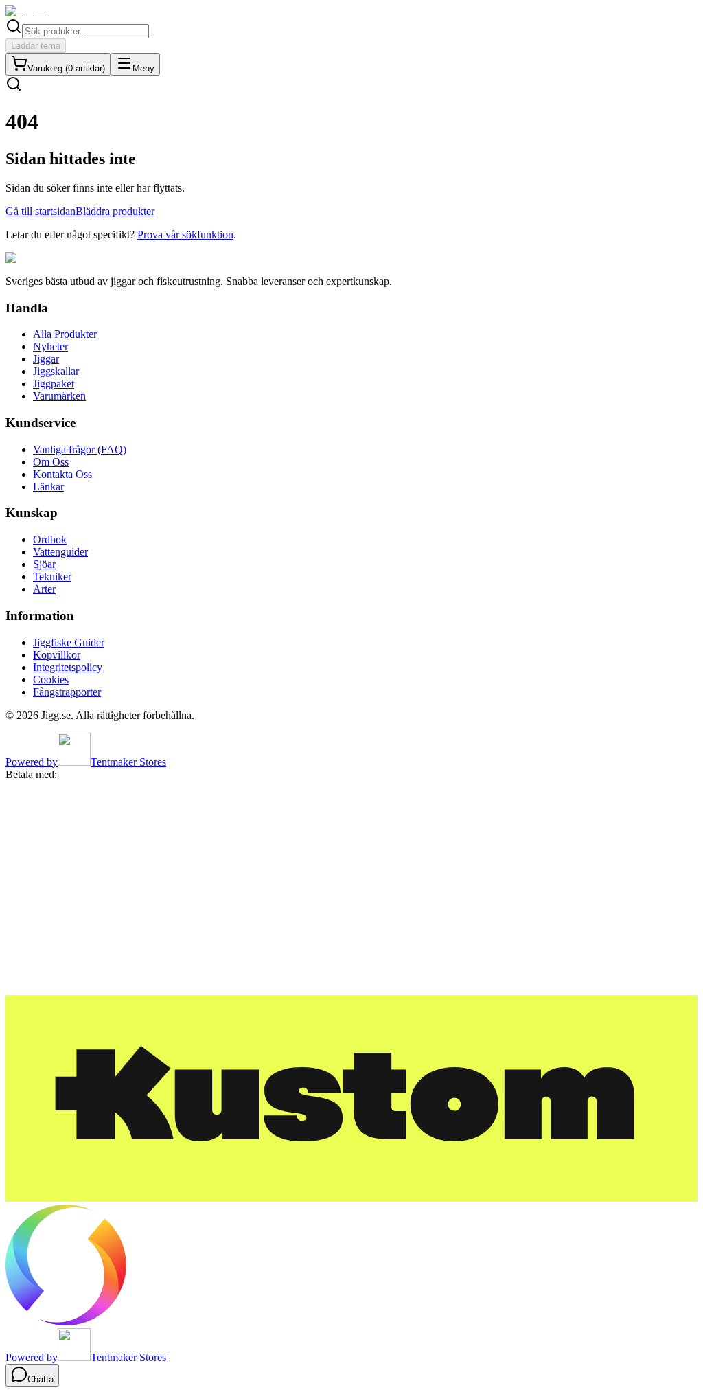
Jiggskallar (56, 371)
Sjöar (44, 564)
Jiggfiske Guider (68, 642)
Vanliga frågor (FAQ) (79, 449)
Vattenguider (60, 552)
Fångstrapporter (67, 692)
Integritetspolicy (67, 667)
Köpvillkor (56, 655)
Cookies (51, 679)
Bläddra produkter (115, 211)
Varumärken (59, 396)
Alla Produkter (65, 334)
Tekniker (52, 576)
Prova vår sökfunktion (185, 234)
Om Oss (51, 462)
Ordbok (50, 539)
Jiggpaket (53, 383)
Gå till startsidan (40, 211)
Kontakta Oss (62, 474)
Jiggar (46, 359)
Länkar (48, 486)
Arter (44, 589)
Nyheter (50, 346)
